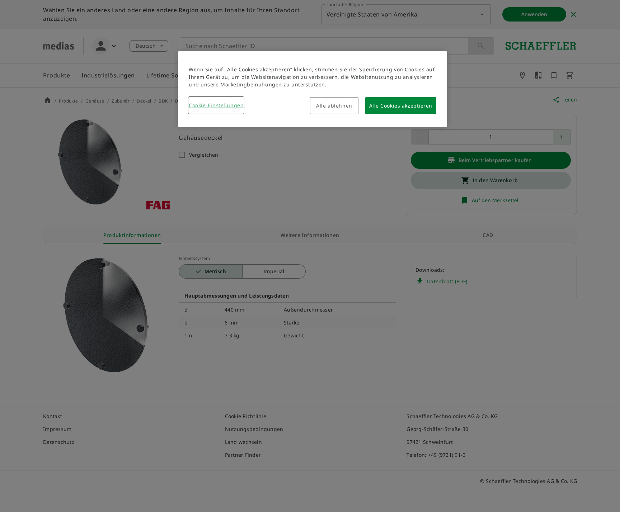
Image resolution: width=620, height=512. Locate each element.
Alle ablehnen (334, 105)
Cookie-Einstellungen (216, 105)
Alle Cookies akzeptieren (400, 105)
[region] (312, 89)
